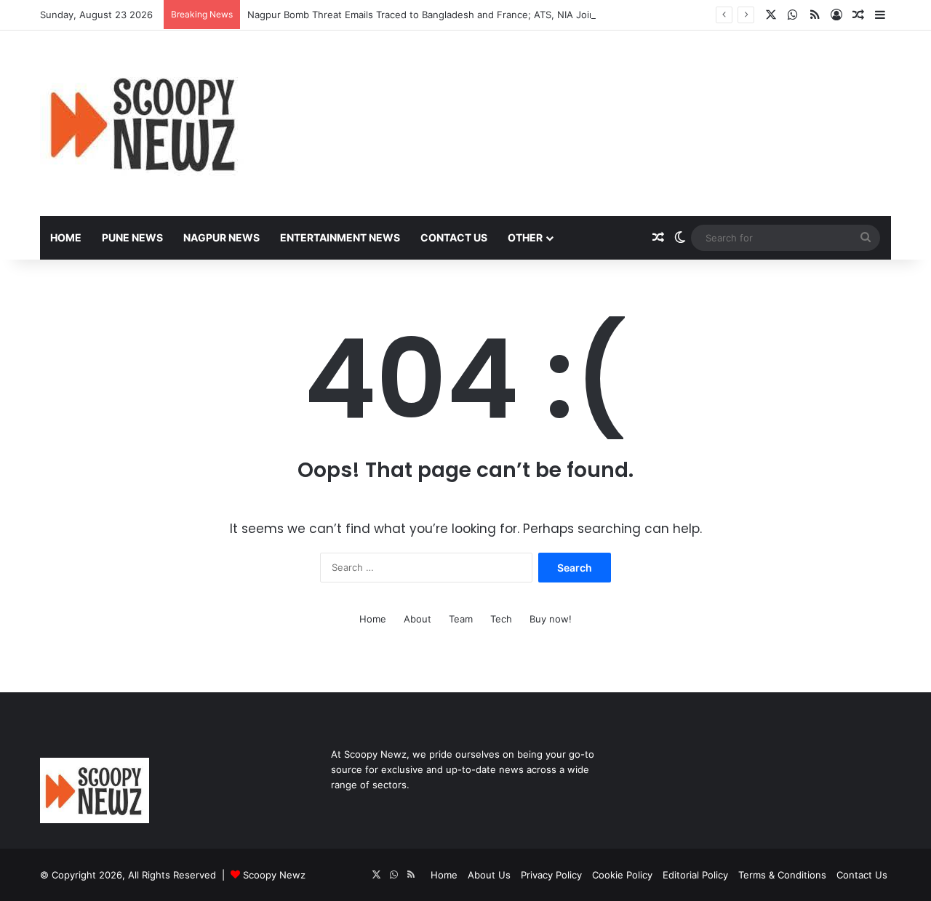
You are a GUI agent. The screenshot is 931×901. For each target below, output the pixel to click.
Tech (501, 619)
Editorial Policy (695, 875)
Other (525, 237)
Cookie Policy (622, 875)
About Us (489, 875)
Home (65, 237)
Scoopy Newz (274, 875)
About (417, 619)
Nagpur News (221, 237)
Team (461, 619)
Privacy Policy (551, 875)
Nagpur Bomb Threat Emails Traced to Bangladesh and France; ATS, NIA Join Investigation (451, 14)
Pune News (132, 237)
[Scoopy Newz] (144, 123)
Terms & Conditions (782, 875)
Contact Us (453, 237)
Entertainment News (340, 237)
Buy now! (551, 619)
